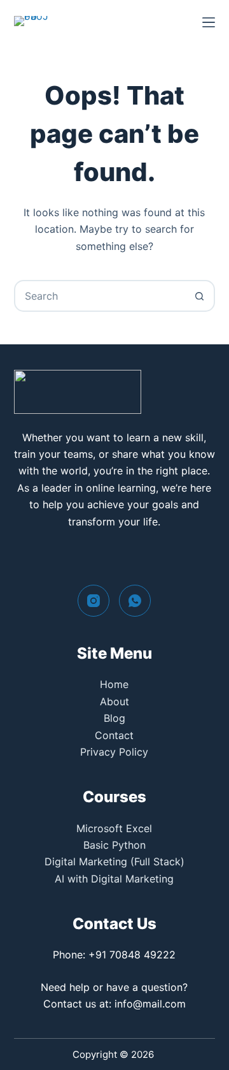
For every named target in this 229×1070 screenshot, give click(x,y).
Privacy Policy (114, 751)
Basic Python (114, 845)
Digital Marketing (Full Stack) (114, 861)
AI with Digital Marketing (114, 878)
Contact (114, 735)
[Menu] (208, 22)
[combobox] (100, 296)
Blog (114, 718)
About (114, 701)
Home (114, 684)
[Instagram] (93, 601)
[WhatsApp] (135, 601)
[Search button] (199, 296)
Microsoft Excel (114, 828)
